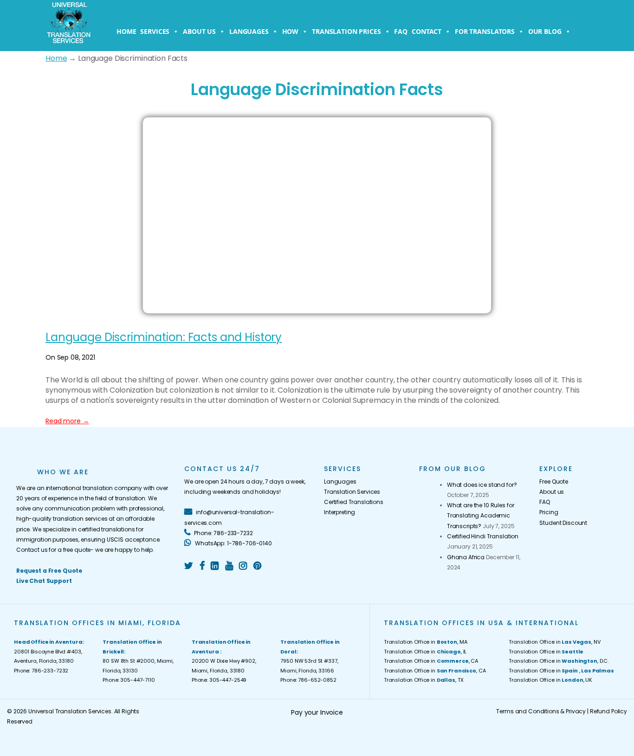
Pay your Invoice (317, 712)
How (290, 31)
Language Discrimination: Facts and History (163, 337)
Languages (249, 31)
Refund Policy (608, 711)
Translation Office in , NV (554, 642)
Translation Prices (346, 31)
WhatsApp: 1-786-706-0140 (233, 543)
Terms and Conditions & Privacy (541, 711)
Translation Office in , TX (424, 680)
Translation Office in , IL (425, 651)
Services (154, 31)
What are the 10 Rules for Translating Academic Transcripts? (480, 515)
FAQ (401, 31)
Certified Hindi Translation (482, 536)
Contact (426, 31)
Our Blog (545, 31)
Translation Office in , (561, 670)
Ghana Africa (466, 557)
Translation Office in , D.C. (558, 661)
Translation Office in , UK (550, 680)
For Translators (485, 31)
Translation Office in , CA (431, 661)
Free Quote (553, 481)
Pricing (548, 512)
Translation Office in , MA (425, 642)
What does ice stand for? (482, 485)
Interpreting (339, 512)
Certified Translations (353, 502)
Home (126, 31)
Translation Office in (546, 651)
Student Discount (563, 523)
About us (199, 31)
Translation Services (352, 492)
